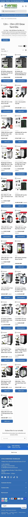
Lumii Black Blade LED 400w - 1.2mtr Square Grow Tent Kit (21, 350)
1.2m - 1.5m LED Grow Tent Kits (10, 18)
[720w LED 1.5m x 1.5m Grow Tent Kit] (7, 248)
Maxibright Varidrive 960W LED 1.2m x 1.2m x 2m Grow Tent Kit (7, 164)
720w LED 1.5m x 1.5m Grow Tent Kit (6, 258)
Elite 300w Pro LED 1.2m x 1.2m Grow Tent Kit (7, 196)
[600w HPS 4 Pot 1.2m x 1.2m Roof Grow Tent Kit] (7, 402)
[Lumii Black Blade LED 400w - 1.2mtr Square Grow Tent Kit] (21, 340)
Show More (5, 40)
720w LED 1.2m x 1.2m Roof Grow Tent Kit (20, 227)
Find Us (8, 1)
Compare (20, 46)
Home (2, 18)
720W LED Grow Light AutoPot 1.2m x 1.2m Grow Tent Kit (6, 134)
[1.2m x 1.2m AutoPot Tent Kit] (21, 92)
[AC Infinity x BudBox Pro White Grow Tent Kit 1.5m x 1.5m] (21, 279)
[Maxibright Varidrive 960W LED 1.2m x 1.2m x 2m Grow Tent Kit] (7, 153)
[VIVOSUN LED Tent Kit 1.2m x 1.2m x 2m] (21, 123)
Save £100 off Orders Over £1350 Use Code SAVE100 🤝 (14, 15)
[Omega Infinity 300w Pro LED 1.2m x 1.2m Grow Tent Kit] (21, 153)
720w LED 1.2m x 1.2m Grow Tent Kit (6, 102)
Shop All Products (4, 512)
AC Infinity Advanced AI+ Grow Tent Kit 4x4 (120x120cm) (7, 73)
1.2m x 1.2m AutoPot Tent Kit (20, 102)
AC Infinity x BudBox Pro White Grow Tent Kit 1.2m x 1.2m (6, 320)
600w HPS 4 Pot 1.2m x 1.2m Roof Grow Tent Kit (7, 413)
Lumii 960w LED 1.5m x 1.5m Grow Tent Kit (20, 319)
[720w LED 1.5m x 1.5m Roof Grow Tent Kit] (7, 217)
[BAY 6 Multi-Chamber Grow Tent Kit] (21, 248)
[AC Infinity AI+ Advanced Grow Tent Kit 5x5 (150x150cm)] (21, 62)
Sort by (3, 49)
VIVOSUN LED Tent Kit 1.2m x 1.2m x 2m (21, 133)
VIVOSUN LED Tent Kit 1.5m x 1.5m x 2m (21, 195)
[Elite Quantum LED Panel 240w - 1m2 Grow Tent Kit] (7, 372)
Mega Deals (3, 513)
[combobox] (14, 11)
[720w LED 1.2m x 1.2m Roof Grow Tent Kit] (21, 218)
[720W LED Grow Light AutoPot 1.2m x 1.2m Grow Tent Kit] (7, 123)
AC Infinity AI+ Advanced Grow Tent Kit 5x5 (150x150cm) (20, 73)
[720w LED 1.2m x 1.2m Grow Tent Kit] (7, 92)
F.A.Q (13, 513)
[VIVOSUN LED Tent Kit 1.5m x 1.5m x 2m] (21, 185)
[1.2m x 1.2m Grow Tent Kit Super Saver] (7, 278)
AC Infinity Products (13, 512)
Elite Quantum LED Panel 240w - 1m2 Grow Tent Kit (6, 383)
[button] (25, 6)
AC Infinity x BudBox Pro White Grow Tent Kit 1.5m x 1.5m (20, 289)
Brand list (9, 513)
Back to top (14, 452)
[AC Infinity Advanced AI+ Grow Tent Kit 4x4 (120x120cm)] (7, 62)
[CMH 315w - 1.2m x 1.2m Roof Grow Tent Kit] (21, 372)
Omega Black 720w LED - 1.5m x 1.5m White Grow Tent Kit (6, 350)
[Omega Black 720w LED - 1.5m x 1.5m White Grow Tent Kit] (7, 340)
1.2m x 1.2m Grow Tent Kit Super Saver (7, 288)
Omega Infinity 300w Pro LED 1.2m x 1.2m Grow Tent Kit (20, 164)
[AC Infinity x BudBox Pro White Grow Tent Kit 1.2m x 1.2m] (7, 309)
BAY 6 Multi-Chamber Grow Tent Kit (21, 258)
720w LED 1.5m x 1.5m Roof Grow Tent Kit (6, 227)
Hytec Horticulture (12, 510)
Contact (3, 1)
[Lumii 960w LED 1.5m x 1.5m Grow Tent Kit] (21, 309)
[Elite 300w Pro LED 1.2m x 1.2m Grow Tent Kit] (7, 185)
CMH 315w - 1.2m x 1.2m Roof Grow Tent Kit (20, 383)
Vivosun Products (22, 512)
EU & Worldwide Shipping (17, 1)
